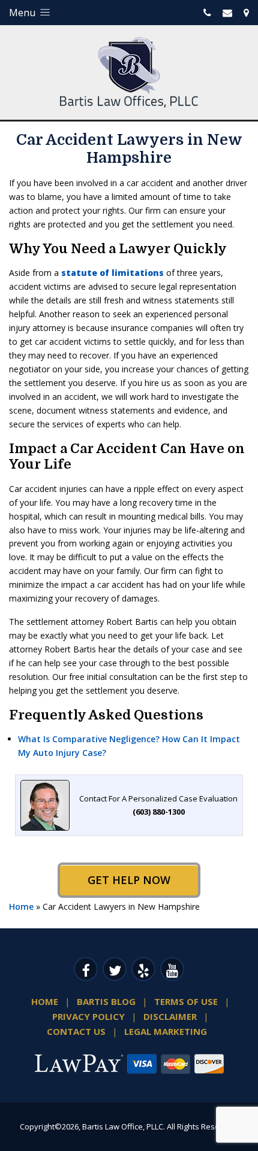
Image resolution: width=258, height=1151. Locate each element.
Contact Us (76, 1031)
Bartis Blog (106, 1001)
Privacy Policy (88, 1016)
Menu (23, 12)
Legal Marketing (165, 1031)
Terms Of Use (186, 1001)
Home (21, 906)
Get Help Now (129, 880)
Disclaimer (170, 1016)
